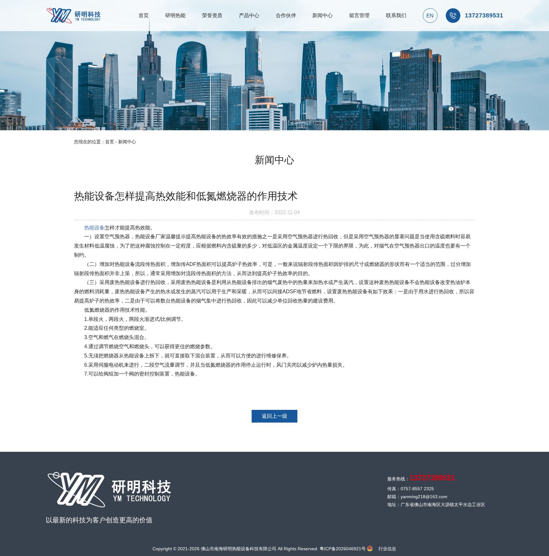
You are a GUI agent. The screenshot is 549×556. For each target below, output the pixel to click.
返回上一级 (274, 416)
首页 (109, 141)
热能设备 (94, 227)
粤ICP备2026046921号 (343, 548)
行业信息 (387, 548)
